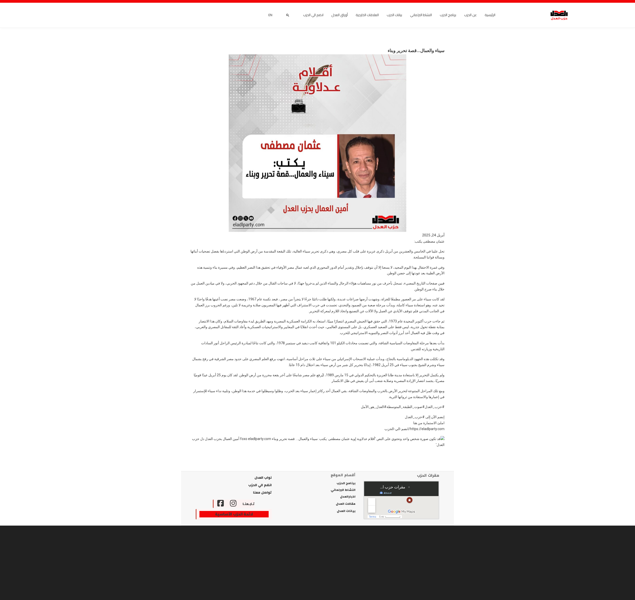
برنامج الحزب (448, 15)
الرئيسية (490, 15)
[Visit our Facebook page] (219, 504)
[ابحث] (287, 15)
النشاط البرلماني (421, 15)
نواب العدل (263, 477)
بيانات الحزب (394, 15)
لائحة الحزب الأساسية (234, 514)
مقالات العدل (345, 503)
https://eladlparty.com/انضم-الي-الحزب (414, 429)
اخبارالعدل (347, 496)
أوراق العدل (339, 15)
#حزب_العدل (434, 407)
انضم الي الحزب (313, 15)
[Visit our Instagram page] (233, 504)
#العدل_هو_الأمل (373, 407)
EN (270, 15)
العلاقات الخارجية (367, 15)
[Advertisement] (317, 563)
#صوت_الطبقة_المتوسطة (405, 407)
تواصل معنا (262, 492)
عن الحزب (470, 15)
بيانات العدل (346, 510)
